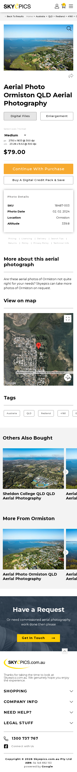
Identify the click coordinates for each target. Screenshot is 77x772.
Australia (12, 413)
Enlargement (57, 116)
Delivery (42, 238)
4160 (63, 413)
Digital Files (20, 116)
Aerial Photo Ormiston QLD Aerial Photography (30, 576)
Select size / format (15, 129)
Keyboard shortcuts (25, 372)
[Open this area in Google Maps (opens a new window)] (11, 383)
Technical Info (61, 243)
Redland (46, 413)
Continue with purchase (38, 169)
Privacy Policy (41, 243)
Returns (12, 243)
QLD (29, 413)
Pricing (12, 238)
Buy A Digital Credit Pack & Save (38, 180)
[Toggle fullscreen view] (67, 318)
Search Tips (57, 238)
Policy (25, 243)
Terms (69, 378)
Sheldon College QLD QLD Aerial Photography (29, 495)
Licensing (27, 238)
